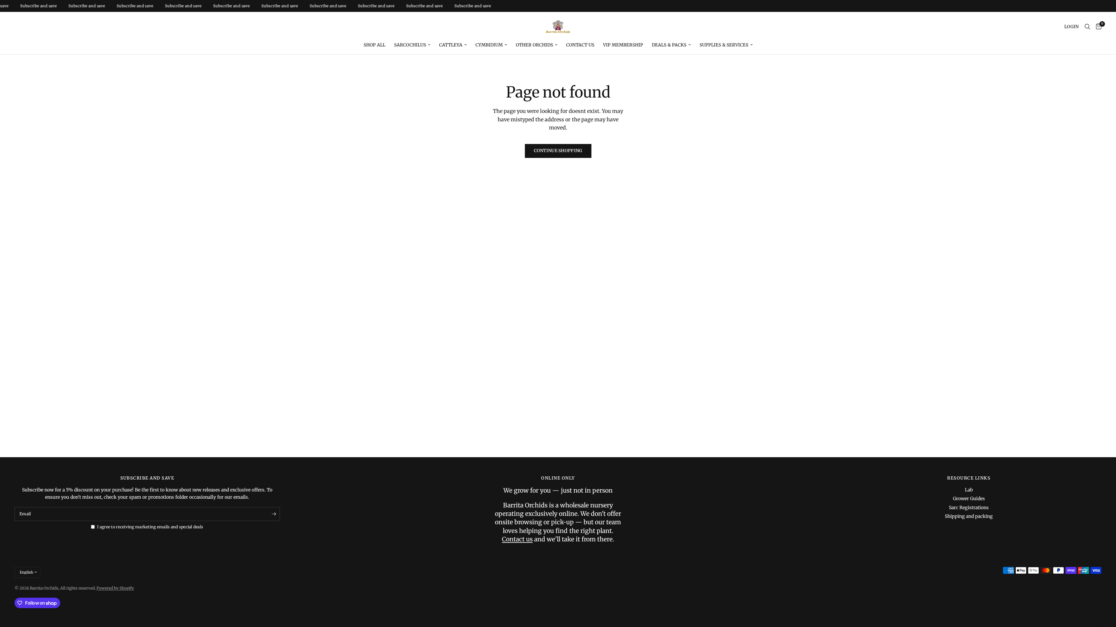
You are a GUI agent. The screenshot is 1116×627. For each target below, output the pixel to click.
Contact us (580, 45)
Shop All (374, 45)
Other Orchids (534, 45)
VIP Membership (623, 45)
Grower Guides (969, 498)
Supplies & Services (724, 45)
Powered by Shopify (115, 588)
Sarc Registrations (969, 507)
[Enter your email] (274, 514)
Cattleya (450, 45)
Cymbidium (489, 45)
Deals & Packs (669, 45)
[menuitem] (374, 45)
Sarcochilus (410, 45)
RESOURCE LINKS (968, 478)
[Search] (1087, 27)
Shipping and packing (969, 516)
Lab (969, 490)
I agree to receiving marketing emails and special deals (150, 527)
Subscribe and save (26, 6)
